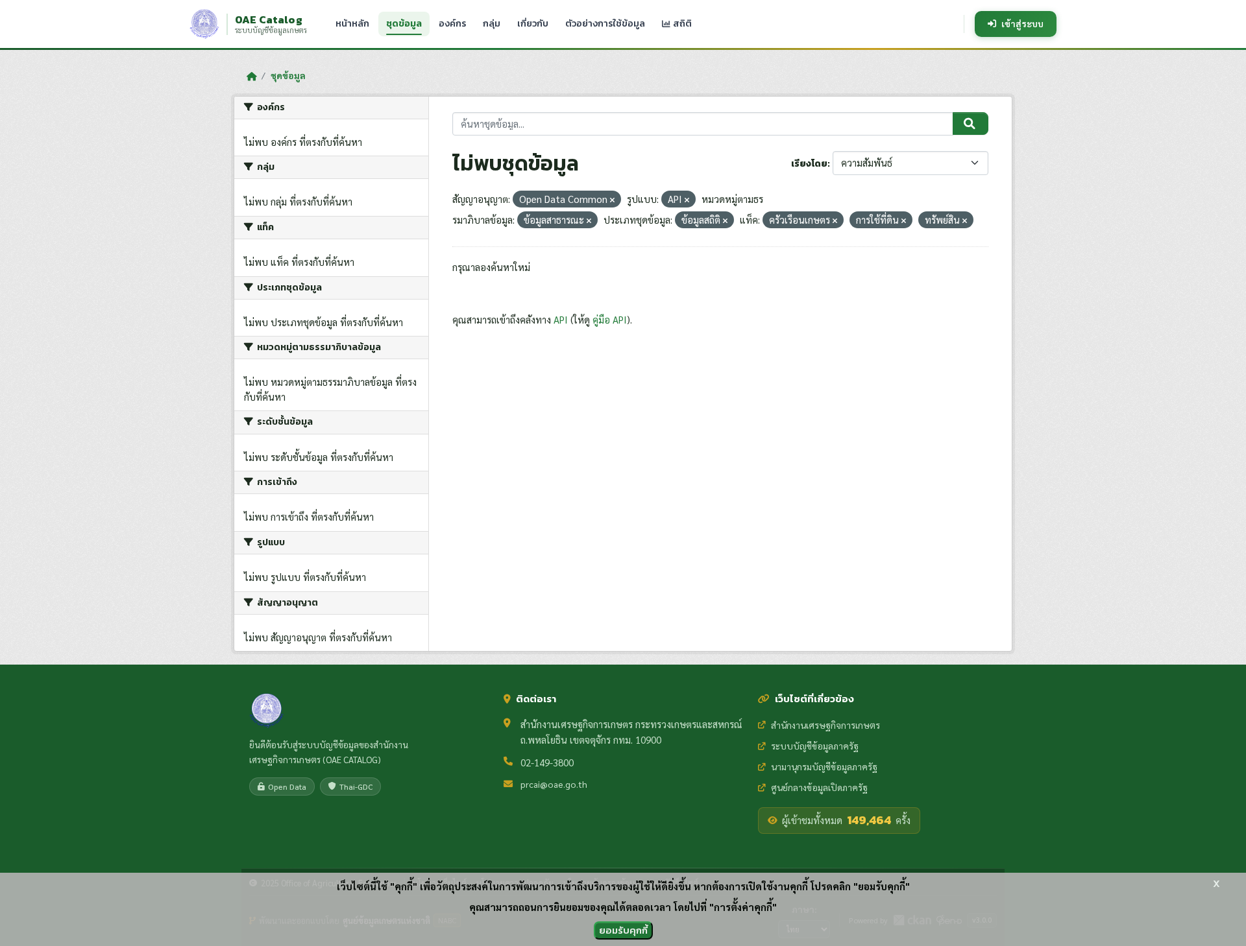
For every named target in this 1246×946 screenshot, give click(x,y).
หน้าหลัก (352, 23)
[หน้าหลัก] (251, 76)
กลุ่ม (491, 23)
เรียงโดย (809, 164)
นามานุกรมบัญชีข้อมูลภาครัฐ (824, 766)
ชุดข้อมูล (404, 23)
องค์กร (452, 23)
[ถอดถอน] (612, 200)
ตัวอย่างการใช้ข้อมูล (605, 23)
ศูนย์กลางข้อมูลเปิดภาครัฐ (819, 787)
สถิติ (681, 23)
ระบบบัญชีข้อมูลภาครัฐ (815, 745)
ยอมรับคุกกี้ (623, 930)
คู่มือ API (609, 319)
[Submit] (970, 124)
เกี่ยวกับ (532, 23)
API (561, 319)
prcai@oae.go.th (553, 784)
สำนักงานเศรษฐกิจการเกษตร (825, 725)
